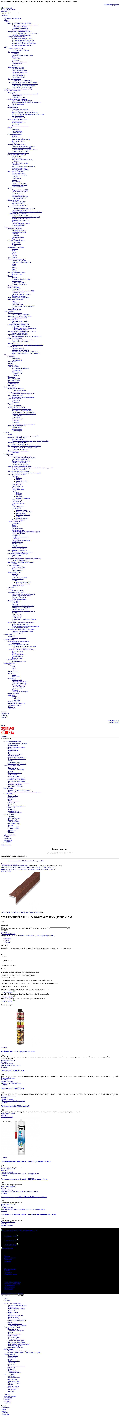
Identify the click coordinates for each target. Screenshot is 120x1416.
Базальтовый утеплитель (20, 215)
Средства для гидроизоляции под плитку (25, 25)
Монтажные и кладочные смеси (22, 410)
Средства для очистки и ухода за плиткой (25, 33)
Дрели (14, 525)
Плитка (6, 21)
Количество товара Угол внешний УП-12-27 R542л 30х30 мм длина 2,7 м (26, 928)
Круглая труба (12, 365)
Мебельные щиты (14, 702)
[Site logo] (8, 11)
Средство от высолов (19, 210)
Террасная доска (17, 239)
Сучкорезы (15, 575)
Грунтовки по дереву (18, 97)
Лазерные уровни (17, 633)
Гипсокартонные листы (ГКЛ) (21, 148)
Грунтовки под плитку (19, 26)
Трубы (14, 254)
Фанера (14, 697)
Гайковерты (16, 538)
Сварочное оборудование (20, 459)
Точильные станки (18, 590)
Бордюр (14, 136)
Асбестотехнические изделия (17, 99)
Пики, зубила (16, 501)
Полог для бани (13, 671)
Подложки (15, 235)
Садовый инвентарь (14, 572)
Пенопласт (15, 222)
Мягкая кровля (16, 181)
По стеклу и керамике (23, 498)
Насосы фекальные (18, 74)
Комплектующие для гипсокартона (23, 146)
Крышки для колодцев (19, 195)
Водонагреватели (13, 343)
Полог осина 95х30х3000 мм (12, 1088)
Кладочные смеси (17, 203)
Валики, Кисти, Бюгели (19, 560)
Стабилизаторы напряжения (21, 648)
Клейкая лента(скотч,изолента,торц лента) (18, 89)
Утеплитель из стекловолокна (21, 218)
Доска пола (11, 708)
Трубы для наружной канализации (23, 397)
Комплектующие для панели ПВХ (23, 291)
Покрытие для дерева (19, 260)
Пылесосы (15, 124)
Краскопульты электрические (21, 540)
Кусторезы (15, 60)
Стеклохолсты (12, 257)
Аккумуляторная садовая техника (22, 55)
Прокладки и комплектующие (17, 335)
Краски (14, 271)
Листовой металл (13, 367)
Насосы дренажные (18, 75)
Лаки (13, 269)
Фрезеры (15, 526)
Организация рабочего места (17, 550)
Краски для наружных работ (17, 437)
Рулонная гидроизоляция (20, 109)
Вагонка (11, 673)
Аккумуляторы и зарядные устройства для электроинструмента (32, 468)
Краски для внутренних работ (17, 442)
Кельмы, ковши (17, 616)
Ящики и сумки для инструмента (22, 552)
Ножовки (15, 612)
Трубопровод (12, 346)
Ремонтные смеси (17, 419)
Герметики (15, 308)
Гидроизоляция (13, 107)
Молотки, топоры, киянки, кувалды (23, 611)
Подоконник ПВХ (18, 292)
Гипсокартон (16, 400)
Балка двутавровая (14, 378)
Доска (14, 668)
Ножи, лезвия (16, 617)
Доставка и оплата (10, 1258)
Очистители (16, 303)
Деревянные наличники (19, 681)
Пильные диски (21, 513)
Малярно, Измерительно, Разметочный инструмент (24, 558)
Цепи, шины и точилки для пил (22, 87)
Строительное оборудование (17, 119)
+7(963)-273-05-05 (113, 722)
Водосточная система (19, 183)
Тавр (13, 250)
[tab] (61, 939)
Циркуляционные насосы (20, 341)
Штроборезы (16, 535)
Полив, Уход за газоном (19, 577)
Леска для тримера (18, 585)
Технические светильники (20, 126)
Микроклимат (12, 659)
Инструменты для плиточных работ (19, 31)
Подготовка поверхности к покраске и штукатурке (24, 446)
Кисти (14, 621)
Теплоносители (17, 274)
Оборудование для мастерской (18, 553)
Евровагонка (16, 676)
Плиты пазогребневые (19, 390)
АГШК (18, 516)
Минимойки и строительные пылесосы (20, 622)
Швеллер (15, 249)
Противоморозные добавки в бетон (23, 208)
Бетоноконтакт (16, 95)
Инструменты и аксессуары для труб (20, 316)
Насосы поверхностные (19, 72)
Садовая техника (13, 52)
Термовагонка (16, 244)
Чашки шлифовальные (23, 515)
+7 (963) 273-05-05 (7, 992)
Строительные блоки (19, 202)
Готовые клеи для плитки (20, 30)
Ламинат (15, 234)
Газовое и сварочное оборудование (19, 456)
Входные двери (13, 286)
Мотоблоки (15, 65)
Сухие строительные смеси (17, 154)
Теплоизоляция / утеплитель (17, 213)
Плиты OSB (16, 700)
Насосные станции (18, 68)
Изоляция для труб (18, 348)
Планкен (15, 690)
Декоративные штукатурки (20, 444)
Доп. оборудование (18, 520)
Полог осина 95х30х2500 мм (12, 1071)
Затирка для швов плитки (20, 170)
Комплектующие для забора (21, 139)
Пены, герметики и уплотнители (18, 451)
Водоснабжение (9, 311)
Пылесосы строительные (20, 627)
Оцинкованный (17, 370)
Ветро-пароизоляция (18, 225)
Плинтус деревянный (19, 685)
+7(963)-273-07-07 (113, 720)
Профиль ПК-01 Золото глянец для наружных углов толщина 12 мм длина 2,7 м (26, 869)
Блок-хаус (11, 707)
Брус (13, 666)
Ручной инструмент (14, 601)
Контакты (7, 1261)
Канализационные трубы (20, 321)
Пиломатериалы (9, 663)
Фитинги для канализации (20, 323)
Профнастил (16, 375)
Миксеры (15, 604)
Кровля (10, 404)
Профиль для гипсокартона (21, 151)
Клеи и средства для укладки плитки (20, 23)
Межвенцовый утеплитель (20, 220)
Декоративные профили (16, 247)
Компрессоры (16, 555)
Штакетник (12, 361)
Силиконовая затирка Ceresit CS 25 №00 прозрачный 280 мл (26, 1161)
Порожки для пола (18, 237)
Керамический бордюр (19, 284)
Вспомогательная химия (16, 207)
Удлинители (16, 643)
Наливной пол (16, 156)
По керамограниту (22, 481)
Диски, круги (16, 508)
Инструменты (8, 454)
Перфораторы (16, 523)
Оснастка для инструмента (16, 474)
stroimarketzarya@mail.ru (111, 5)
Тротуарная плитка (18, 141)
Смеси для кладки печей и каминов (23, 412)
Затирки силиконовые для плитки (23, 40)
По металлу (19, 483)
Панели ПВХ (16, 289)
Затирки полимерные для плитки (22, 42)
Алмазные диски (21, 510)
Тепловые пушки (17, 658)
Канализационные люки (20, 196)
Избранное (7, 1272)
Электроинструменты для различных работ (26, 532)
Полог (14, 245)
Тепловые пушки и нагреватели (18, 324)
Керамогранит (16, 281)
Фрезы (14, 505)
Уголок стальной (13, 383)
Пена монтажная (17, 304)
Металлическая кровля (19, 175)
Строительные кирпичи (19, 205)
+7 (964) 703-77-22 (7, 1001)
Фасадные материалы (19, 296)
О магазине (8, 1259)
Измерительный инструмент (21, 607)
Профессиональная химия (16, 272)
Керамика (15, 277)
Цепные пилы (16, 58)
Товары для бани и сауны (16, 240)
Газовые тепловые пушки (20, 329)
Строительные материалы (12, 90)
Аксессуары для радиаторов (21, 314)
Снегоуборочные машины (20, 50)
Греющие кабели (17, 656)
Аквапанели (16, 402)
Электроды (15, 488)
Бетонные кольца (17, 193)
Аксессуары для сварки (19, 599)
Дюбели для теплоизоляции (21, 223)
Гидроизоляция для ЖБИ (20, 190)
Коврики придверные (19, 230)
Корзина (7, 1270)
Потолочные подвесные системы (18, 297)
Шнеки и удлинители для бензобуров (24, 85)
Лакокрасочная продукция (12, 18)
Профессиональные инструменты (19, 471)
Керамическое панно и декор (21, 279)
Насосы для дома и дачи (16, 67)
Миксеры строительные (19, 547)
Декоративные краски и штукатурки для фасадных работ (30, 441)
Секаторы (15, 574)
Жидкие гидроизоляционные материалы (25, 112)
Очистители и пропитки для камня (23, 393)
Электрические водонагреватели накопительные (27, 345)
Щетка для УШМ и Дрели (24, 511)
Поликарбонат (13, 106)
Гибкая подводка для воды (20, 350)
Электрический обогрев (19, 333)
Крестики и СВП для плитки (21, 35)
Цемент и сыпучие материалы (21, 409)
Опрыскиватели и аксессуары (21, 80)
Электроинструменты (15, 521)
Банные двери (16, 242)
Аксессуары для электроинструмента (20, 466)
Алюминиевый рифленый (20, 368)
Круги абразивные (22, 518)
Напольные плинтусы (19, 232)
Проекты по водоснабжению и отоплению (22, 331)
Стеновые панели (14, 287)
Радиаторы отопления (15, 313)
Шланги (14, 580)
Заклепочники (12, 587)
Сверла (14, 491)
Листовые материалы (15, 399)
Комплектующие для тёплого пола (23, 340)
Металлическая (17, 360)
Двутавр (14, 252)
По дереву (19, 479)
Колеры (14, 267)
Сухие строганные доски (20, 691)
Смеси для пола (17, 415)
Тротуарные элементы (15, 134)
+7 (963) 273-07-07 (7, 997)
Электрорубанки (17, 528)
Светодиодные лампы (19, 638)
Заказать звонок (6, 845)
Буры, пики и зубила (18, 469)
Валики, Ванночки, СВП (20, 609)
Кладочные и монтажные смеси (22, 159)
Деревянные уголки (18, 686)
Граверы (14, 545)
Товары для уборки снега (16, 48)
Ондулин (15, 176)
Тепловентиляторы (18, 654)
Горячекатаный (17, 373)
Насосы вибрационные (19, 70)
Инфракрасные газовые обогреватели (24, 328)
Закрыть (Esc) (5, 1407)
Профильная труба (14, 380)
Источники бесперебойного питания (24, 646)
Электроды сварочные (19, 462)
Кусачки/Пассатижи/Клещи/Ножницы (24, 619)
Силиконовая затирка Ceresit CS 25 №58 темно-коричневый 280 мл (28, 1214)
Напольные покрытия (15, 228)
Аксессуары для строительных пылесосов (25, 626)
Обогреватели (16, 653)
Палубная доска (17, 688)
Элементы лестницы (14, 705)
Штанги (14, 255)
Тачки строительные (18, 122)
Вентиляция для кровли (19, 185)
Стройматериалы (9, 387)
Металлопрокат (9, 355)
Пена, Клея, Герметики (15, 299)
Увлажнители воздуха (19, 661)
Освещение (8, 634)
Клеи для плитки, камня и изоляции (23, 166)
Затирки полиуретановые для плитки (24, 43)
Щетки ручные (17, 614)
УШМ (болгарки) (17, 542)
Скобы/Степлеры (17, 486)
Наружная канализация (15, 395)
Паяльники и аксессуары (20, 464)
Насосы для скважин (18, 77)
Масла (14, 265)
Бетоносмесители (17, 121)
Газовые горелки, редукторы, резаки (23, 457)
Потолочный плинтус (15, 309)
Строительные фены (18, 548)
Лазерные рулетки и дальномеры (22, 631)
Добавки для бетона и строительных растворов (27, 212)
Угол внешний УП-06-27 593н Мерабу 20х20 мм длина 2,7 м (20, 912)
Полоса (10, 363)
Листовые (11, 695)
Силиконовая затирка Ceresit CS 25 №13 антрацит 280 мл (24, 1179)
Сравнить (7, 1403)
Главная (3, 865)
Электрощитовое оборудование (18, 644)
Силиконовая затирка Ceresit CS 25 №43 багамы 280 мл (24, 1197)
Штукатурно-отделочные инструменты (20, 562)
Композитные (16, 129)
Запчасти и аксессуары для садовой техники (22, 82)
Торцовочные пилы (18, 569)
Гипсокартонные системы (16, 144)
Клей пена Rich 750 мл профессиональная (18, 1051)
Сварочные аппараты (19, 597)
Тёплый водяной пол (15, 338)
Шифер (14, 180)
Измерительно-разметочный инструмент (21, 629)
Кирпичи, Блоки (13, 200)
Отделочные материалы (12, 227)
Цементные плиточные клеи (21, 28)
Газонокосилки (17, 63)
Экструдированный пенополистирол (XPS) (26, 217)
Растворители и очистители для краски (24, 447)
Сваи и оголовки (13, 382)
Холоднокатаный (17, 372)
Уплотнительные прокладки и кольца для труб (27, 336)
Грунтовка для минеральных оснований (25, 94)
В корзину (4, 930)
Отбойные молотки (18, 530)
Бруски (14, 670)
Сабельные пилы (17, 570)
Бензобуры (15, 53)
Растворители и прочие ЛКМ (21, 262)
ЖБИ (10, 188)
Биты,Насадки (16, 484)
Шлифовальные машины (20, 537)
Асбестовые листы (18, 104)
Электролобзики (17, 543)
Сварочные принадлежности (21, 461)
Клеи (13, 301)
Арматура (11, 356)
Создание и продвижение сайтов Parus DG (12, 1293)
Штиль (14, 675)
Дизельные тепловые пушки (21, 326)
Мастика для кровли (18, 173)
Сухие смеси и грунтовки (16, 407)
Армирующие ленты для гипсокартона (24, 149)
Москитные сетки (17, 579)
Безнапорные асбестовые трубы (22, 100)
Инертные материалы (19, 168)
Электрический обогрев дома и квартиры (21, 649)
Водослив (15, 143)
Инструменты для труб (19, 318)
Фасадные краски (17, 439)
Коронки (15, 476)
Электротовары (9, 639)
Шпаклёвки (16, 161)
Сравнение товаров (10, 1274)
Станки (10, 589)
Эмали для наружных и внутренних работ (25, 436)
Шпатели (15, 564)
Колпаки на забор (17, 138)
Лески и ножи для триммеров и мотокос (25, 84)
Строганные (12, 678)
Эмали (14, 264)
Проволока (11, 377)
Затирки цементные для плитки (22, 38)
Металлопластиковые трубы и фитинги (24, 351)
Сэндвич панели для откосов (21, 294)
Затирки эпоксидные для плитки (22, 45)
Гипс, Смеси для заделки (20, 163)
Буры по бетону (17, 500)
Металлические (17, 131)
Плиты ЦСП (16, 698)
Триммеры (15, 57)
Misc (5, 20)
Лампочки (11, 636)
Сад (5, 47)
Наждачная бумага (18, 489)
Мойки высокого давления (20, 624)
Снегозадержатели (18, 186)
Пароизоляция (16, 427)
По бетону (19, 478)
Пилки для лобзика (18, 503)
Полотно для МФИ (18, 506)
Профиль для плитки (18, 282)
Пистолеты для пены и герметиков (23, 306)
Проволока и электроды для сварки (23, 594)
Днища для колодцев (18, 198)
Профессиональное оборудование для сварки (26, 473)
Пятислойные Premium (23, 582)
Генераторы (16, 557)
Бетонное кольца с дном (19, 191)
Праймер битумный (18, 117)
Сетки (10, 127)
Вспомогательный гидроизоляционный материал (28, 114)
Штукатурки (16, 164)
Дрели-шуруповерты (18, 533)
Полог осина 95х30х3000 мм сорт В (15, 1106)
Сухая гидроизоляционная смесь (22, 111)
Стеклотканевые (17, 132)
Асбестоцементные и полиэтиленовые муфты (26, 102)
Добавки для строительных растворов (24, 414)
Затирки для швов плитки (16, 37)
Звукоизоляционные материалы (18, 153)
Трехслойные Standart (23, 584)
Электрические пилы (15, 565)
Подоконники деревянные (16, 703)
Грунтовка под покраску (20, 449)
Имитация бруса (13, 693)
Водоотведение (13, 319)
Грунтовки (11, 92)
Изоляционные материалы (16, 425)
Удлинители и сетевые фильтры (18, 641)
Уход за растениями (14, 79)
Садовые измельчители (19, 62)
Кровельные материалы (15, 171)
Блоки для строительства (16, 388)
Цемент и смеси (17, 158)
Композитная (16, 358)
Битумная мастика (18, 116)
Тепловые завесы (17, 651)
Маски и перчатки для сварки (21, 596)
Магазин (9, 865)
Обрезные (11, 665)
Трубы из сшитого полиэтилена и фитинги (26, 353)
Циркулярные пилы (18, 567)
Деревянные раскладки (19, 683)
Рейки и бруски (17, 680)
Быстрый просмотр (7, 1063)
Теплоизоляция (17, 429)
